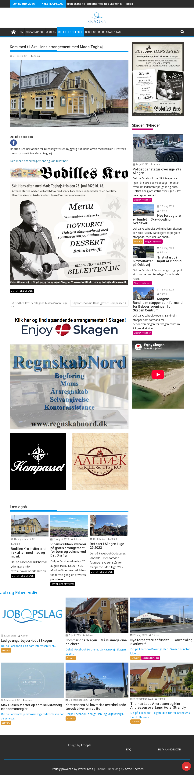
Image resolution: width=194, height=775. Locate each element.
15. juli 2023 (99, 538)
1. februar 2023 (11, 700)
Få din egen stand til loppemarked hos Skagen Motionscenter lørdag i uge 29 (73, 3)
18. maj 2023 (167, 289)
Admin (37, 56)
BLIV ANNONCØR (169, 749)
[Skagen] (14, 31)
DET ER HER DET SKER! (70, 32)
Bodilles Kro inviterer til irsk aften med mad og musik (126, 3)
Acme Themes (134, 769)
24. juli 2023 (142, 164)
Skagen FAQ (113, 32)
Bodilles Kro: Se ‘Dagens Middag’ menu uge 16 (39, 305)
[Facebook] (13, 142)
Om (21, 32)
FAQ (128, 749)
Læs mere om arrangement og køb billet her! (39, 161)
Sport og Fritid (94, 32)
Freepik (86, 745)
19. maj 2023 (167, 248)
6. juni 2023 (74, 635)
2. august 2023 (61, 539)
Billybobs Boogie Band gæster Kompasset (98, 303)
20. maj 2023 (167, 206)
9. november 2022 (143, 698)
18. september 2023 (24, 539)
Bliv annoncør (35, 32)
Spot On (51, 32)
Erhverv (138, 241)
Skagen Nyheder (142, 199)
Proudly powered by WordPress (72, 769)
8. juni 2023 (9, 635)
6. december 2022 (78, 699)
